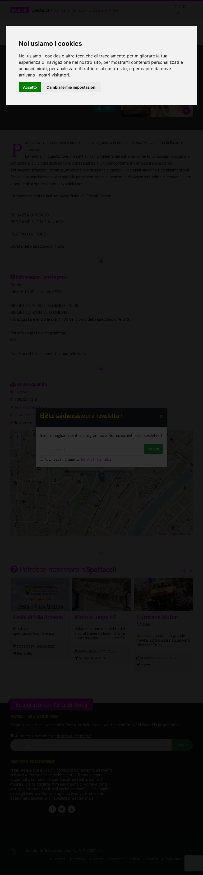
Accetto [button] (30, 87)
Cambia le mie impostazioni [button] (71, 87)
